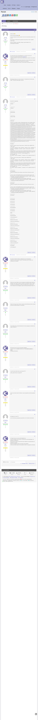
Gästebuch (5, 8)
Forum (9, 8)
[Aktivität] (5, 39)
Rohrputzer (6, 286)
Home (5, 5)
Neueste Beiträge (6, 477)
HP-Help (13, 5)
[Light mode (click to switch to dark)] (24, 7)
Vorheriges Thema (24, 463)
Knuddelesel (6, 59)
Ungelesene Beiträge (14, 477)
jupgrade (24, 56)
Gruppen (18, 8)
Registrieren (34, 6)
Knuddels (8, 5)
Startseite (32, 11)
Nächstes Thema (32, 463)
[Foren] (2, 23)
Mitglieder (14, 8)
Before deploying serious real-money (14, 476)
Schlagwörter (21, 477)
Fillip (6, 37)
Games (18, 5)
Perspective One (32, 476)
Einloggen (28, 6)
